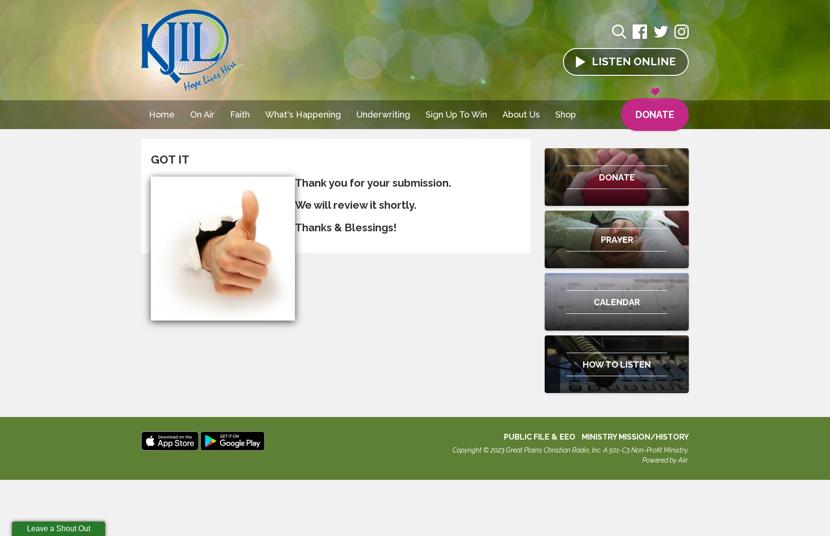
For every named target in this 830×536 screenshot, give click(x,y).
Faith (240, 114)
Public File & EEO (539, 436)
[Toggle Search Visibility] (619, 33)
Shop (565, 114)
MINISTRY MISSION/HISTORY (635, 436)
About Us (521, 114)
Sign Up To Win (456, 114)
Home (162, 114)
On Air (202, 114)
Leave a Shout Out (58, 528)
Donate (654, 114)
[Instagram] (681, 36)
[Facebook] (640, 36)
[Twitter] (661, 36)
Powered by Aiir (664, 460)
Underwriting (383, 114)
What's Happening (303, 114)
